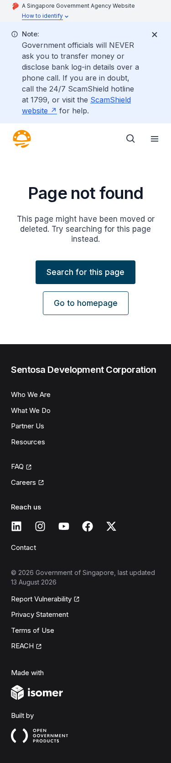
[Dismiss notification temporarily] (155, 35)
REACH (22, 645)
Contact (23, 547)
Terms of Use (32, 630)
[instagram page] (40, 526)
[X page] (111, 526)
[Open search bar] (131, 139)
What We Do (31, 410)
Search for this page (85, 272)
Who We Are (31, 394)
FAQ (17, 466)
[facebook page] (87, 526)
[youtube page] (63, 526)
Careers (23, 482)
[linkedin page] (16, 526)
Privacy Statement (39, 614)
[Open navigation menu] (155, 139)
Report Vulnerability (41, 599)
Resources (28, 441)
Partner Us (27, 426)
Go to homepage (86, 303)
